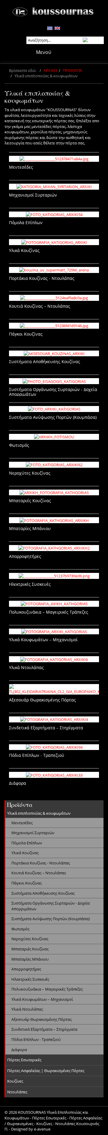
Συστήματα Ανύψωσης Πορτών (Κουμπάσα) (50, 918)
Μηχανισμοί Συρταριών (32, 832)
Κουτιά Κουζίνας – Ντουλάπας (38, 873)
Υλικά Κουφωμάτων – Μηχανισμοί (42, 999)
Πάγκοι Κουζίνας (26, 883)
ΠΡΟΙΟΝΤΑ (72, 70)
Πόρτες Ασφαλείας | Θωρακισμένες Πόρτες (45, 1070)
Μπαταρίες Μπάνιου (30, 959)
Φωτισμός (20, 929)
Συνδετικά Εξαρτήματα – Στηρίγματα (44, 1029)
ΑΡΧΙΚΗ (50, 70)
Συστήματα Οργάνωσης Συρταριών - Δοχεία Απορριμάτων (50, 905)
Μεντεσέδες (22, 822)
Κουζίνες (15, 1081)
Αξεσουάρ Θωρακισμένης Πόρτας (41, 1019)
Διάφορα (19, 1049)
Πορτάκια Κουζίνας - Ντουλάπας (40, 863)
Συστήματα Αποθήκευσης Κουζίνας (43, 893)
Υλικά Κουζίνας (25, 852)
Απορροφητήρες (26, 969)
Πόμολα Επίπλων (26, 843)
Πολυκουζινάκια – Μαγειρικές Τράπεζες (47, 989)
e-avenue (42, 1129)
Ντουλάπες (17, 1092)
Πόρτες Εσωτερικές (24, 1059)
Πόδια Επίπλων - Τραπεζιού (36, 1039)
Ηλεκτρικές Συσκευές (30, 979)
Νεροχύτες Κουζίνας (29, 938)
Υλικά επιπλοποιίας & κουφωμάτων (38, 813)
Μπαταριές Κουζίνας (30, 949)
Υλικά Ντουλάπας (27, 1009)
